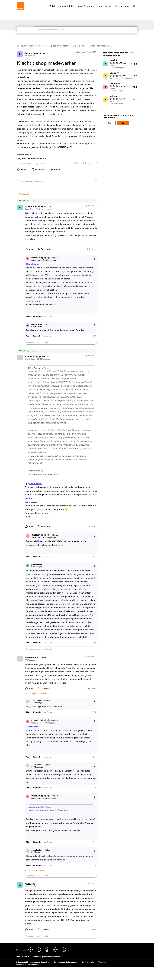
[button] (28, 316)
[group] (76, 163)
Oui (123, 123)
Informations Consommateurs (28, 964)
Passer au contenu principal (13, 2)
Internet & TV (67, 6)
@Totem (40, 541)
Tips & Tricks (78, 46)
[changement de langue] (134, 6)
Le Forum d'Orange (26, 46)
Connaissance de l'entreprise (65, 962)
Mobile (52, 6)
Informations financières (40, 962)
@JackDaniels (33, 726)
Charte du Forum (22, 956)
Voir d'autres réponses (34, 870)
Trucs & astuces (85, 6)
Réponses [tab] (24, 194)
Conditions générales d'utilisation (46, 956)
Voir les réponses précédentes (38, 694)
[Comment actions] (96, 206)
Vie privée (102, 962)
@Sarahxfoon (31, 213)
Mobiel (42, 46)
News (108, 6)
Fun (100, 6)
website (28, 498)
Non (109, 123)
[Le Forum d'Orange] (20, 6)
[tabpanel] (57, 569)
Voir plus (133, 52)
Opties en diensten (59, 46)
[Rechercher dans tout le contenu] (133, 30)
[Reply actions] (95, 259)
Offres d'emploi (88, 962)
